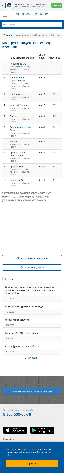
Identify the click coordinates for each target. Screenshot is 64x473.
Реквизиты (8, 438)
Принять (32, 463)
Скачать (57, 5)
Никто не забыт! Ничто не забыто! (21, 333)
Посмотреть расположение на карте (32, 390)
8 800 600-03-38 (17, 414)
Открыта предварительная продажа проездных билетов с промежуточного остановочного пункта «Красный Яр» (30, 290)
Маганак (14, 141)
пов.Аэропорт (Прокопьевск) (17, 79)
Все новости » (32, 357)
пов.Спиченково (18, 94)
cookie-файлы (29, 449)
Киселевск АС (17, 180)
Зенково (14, 116)
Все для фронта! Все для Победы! (21, 346)
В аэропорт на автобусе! (16, 319)
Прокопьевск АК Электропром (18, 154)
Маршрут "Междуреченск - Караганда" (24, 306)
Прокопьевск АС (18, 166)
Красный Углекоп (18, 105)
